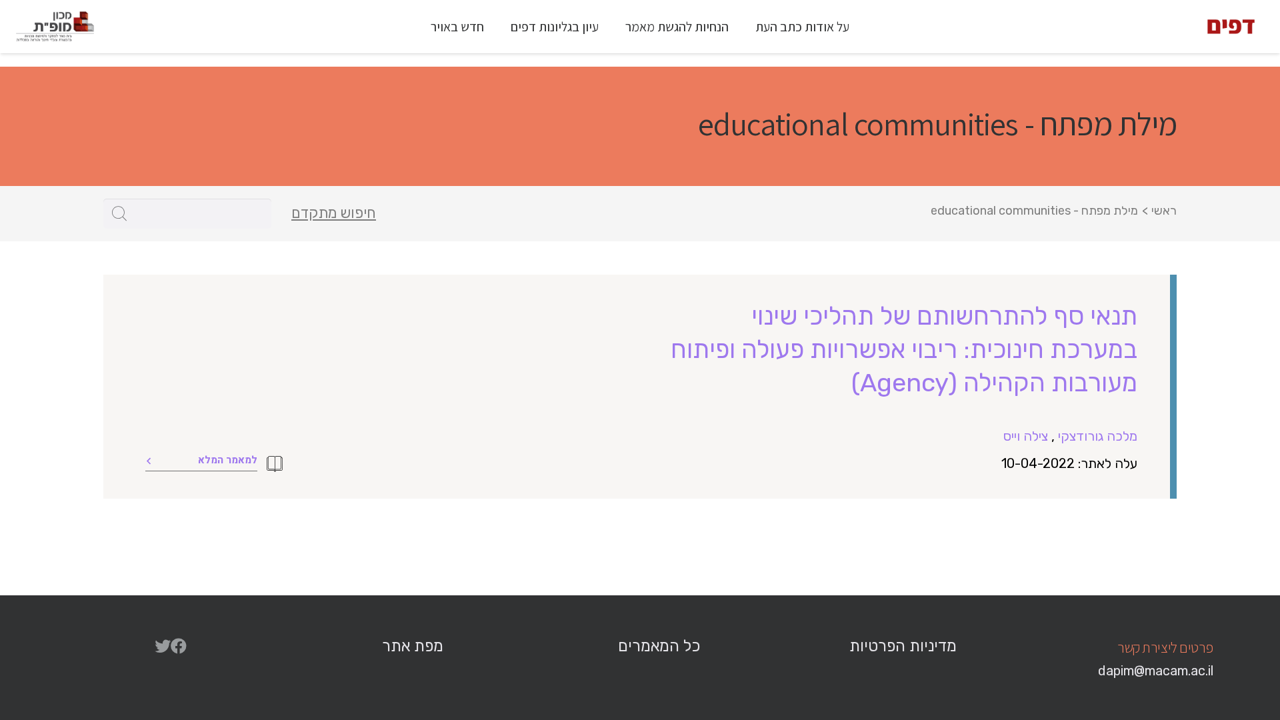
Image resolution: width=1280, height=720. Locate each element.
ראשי (1164, 210)
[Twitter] (163, 646)
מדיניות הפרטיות (903, 646)
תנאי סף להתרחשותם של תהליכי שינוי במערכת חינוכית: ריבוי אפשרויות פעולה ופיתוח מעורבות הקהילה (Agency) (904, 349)
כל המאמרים (659, 646)
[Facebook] (179, 646)
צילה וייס (1025, 436)
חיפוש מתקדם (333, 213)
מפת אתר (412, 646)
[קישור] (1231, 26)
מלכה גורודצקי (1097, 436)
